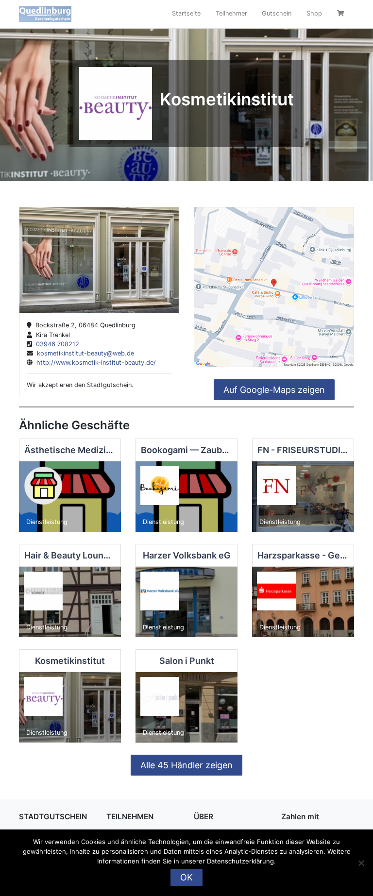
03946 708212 (55, 344)
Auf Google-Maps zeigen (274, 390)
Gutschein (276, 13)
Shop (314, 13)
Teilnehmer (231, 13)
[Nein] (361, 863)
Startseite (186, 13)
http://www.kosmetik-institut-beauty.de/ (94, 362)
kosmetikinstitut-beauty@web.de (83, 353)
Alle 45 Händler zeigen (186, 765)
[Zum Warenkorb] (342, 14)
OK (186, 877)
